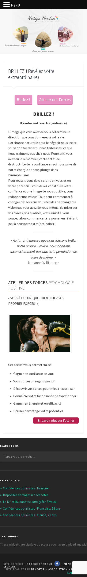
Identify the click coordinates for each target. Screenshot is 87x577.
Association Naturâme (66, 569)
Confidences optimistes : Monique (26, 488)
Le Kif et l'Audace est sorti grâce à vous (29, 502)
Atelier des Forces (55, 99)
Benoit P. (38, 569)
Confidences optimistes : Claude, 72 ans (30, 515)
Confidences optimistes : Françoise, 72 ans (32, 509)
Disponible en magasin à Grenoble (25, 495)
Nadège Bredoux (40, 564)
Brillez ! (23, 99)
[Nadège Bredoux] (43, 24)
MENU (15, 5)
